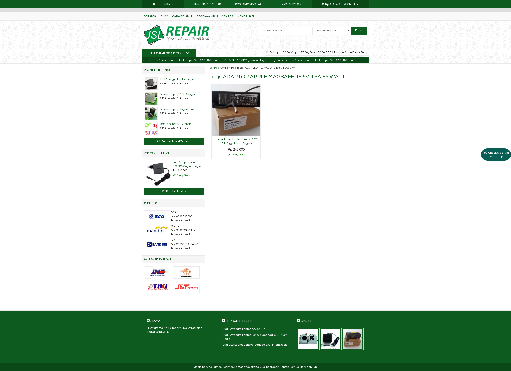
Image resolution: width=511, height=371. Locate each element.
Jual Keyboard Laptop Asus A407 (244, 330)
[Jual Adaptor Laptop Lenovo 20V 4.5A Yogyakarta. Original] (236, 110)
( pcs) (332, 4)
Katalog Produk (176, 192)
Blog (164, 16)
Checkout (353, 4)
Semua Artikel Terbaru (176, 141)
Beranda (150, 16)
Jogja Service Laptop (208, 368)
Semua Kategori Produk (167, 53)
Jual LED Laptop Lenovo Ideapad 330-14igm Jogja (255, 345)
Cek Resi (228, 16)
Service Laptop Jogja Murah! (178, 109)
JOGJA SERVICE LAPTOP (175, 124)
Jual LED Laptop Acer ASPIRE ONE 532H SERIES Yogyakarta (186, 166)
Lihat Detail (237, 155)
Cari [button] (360, 30)
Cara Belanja (182, 16)
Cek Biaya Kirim (207, 16)
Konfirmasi (246, 16)
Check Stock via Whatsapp (498, 154)
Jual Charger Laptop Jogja (177, 79)
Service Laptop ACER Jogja (177, 94)
